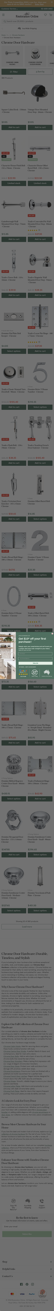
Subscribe (35, 663)
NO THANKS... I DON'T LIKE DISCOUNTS (27, 667)
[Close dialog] (52, 633)
